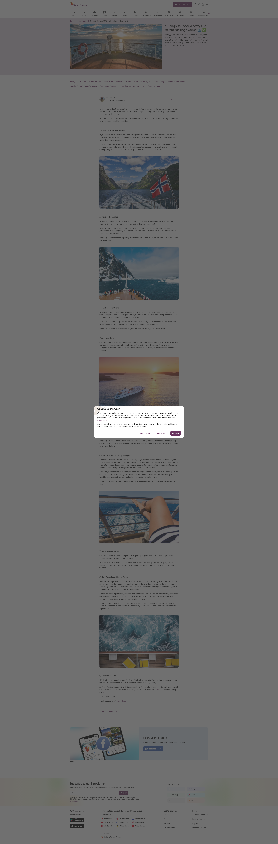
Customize (161, 433)
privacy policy (102, 420)
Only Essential (145, 433)
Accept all (175, 433)
